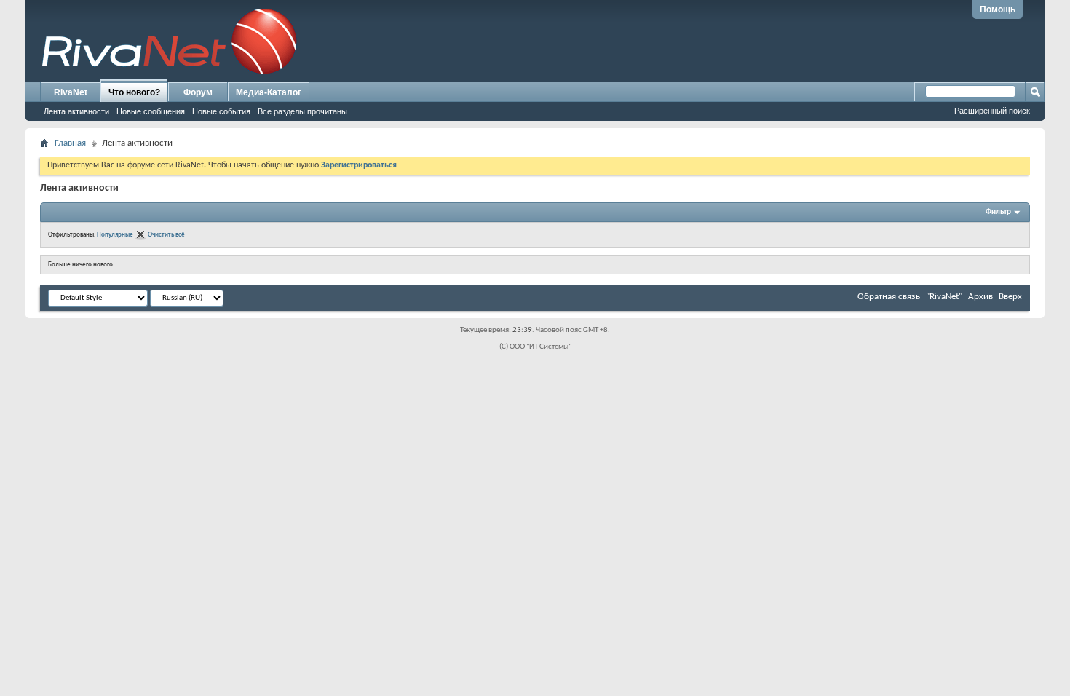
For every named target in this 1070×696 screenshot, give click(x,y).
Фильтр (998, 212)
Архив (980, 296)
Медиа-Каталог (268, 92)
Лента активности (76, 111)
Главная (70, 143)
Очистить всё (166, 235)
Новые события (221, 111)
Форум (198, 92)
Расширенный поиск (992, 110)
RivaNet (70, 92)
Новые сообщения (150, 111)
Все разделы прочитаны (302, 111)
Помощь (997, 9)
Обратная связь (888, 296)
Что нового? (134, 92)
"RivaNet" (944, 296)
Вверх (1010, 296)
